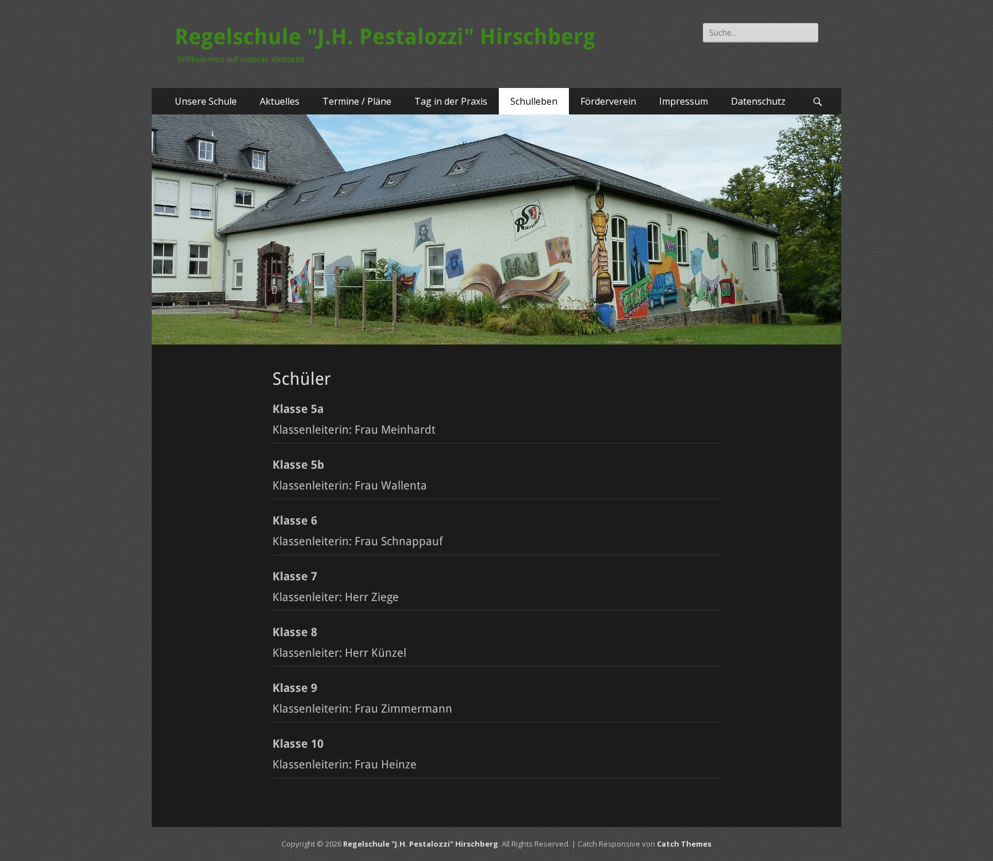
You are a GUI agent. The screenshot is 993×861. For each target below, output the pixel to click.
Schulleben (533, 101)
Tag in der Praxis (450, 101)
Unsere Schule (206, 101)
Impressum (683, 101)
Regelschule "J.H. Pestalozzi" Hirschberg (385, 36)
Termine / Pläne (356, 101)
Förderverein (608, 101)
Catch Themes (684, 844)
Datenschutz (758, 101)
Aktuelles (279, 101)
